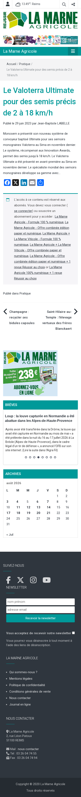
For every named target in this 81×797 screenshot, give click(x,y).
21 (48, 513)
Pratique (24, 64)
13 (38, 507)
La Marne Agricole (20, 51)
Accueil (11, 64)
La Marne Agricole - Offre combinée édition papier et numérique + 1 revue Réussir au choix (42, 261)
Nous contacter (20, 698)
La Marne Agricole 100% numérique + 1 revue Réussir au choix (38, 272)
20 (38, 513)
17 (8, 513)
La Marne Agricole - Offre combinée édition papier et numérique (41, 227)
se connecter (23, 211)
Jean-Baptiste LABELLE (53, 123)
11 (18, 507)
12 (28, 507)
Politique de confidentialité (27, 685)
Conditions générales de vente (30, 691)
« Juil (9, 534)
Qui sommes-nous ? (23, 672)
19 (28, 513)
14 (48, 507)
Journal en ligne (20, 704)
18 (18, 513)
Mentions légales (20, 678)
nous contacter (28, 749)
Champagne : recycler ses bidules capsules (21, 317)
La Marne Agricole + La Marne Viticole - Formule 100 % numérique (42, 239)
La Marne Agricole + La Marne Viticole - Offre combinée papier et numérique (42, 250)
